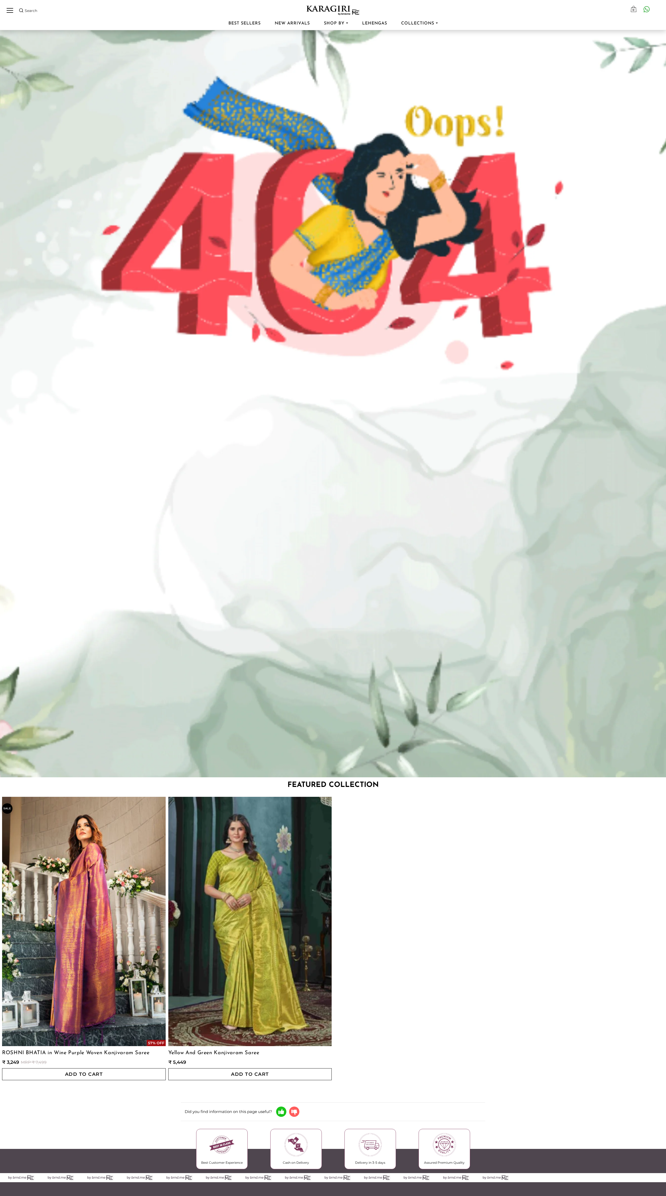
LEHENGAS (374, 23)
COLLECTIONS (418, 23)
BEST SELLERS (244, 23)
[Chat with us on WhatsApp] (646, 9)
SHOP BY (335, 23)
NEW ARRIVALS (292, 23)
